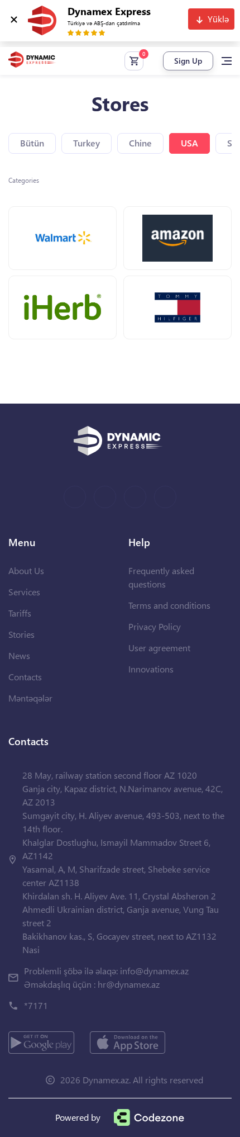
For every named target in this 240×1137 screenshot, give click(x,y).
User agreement (159, 647)
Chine (140, 143)
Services (24, 592)
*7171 (36, 1005)
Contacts (25, 677)
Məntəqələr (30, 698)
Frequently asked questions (161, 577)
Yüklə (218, 19)
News (19, 655)
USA (189, 143)
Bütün (32, 143)
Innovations (151, 669)
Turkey (86, 143)
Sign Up (188, 60)
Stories (21, 634)
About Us (26, 570)
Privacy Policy (154, 626)
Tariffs (19, 613)
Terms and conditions (169, 605)
